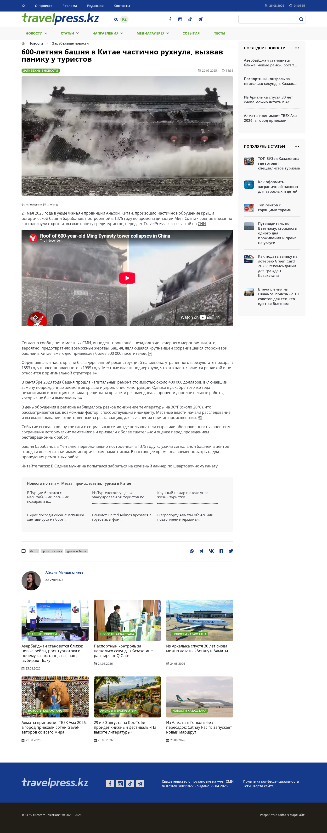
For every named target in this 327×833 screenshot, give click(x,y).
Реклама (69, 5)
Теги (247, 786)
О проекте (43, 5)
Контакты (122, 5)
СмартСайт (296, 815)
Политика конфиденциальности (271, 781)
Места (67, 483)
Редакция (95, 5)
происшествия (87, 483)
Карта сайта (263, 786)
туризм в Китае (117, 483)
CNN (202, 223)
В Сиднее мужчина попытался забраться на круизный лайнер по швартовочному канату (134, 466)
